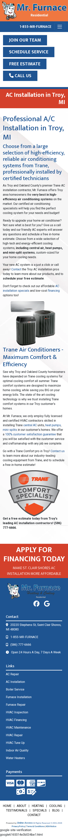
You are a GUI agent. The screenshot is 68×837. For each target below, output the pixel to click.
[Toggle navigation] (59, 26)
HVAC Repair (14, 735)
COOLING (55, 806)
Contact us (58, 451)
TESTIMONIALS (16, 810)
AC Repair (12, 674)
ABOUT (21, 806)
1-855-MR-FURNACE (35, 26)
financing (54, 290)
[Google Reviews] (46, 603)
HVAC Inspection (17, 712)
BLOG (56, 810)
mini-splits (10, 430)
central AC (30, 425)
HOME (7, 806)
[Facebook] (36, 603)
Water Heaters (15, 758)
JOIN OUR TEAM (25, 40)
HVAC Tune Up (15, 743)
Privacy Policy (18, 826)
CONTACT (34, 815)
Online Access (25, 823)
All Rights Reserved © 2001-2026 (47, 823)
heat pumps (53, 425)
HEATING (38, 806)
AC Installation (15, 682)
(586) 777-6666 (20, 644)
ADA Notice (51, 826)
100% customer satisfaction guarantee (30, 434)
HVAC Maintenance (18, 727)
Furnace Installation (19, 697)
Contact (16, 269)
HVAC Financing (16, 720)
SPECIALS (40, 810)
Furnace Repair (16, 704)
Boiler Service (15, 689)
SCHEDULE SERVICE (28, 52)
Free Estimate (24, 64)
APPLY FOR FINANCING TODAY (34, 554)
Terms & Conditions (35, 826)
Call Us (22, 76)
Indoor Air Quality (17, 750)
